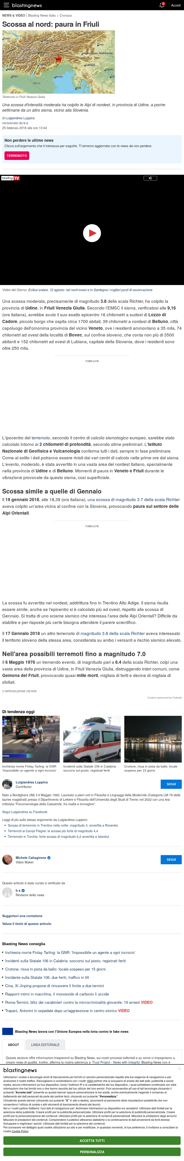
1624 (90, 1081)
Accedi (176, 5)
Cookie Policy (20, 1131)
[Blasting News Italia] (27, 5)
